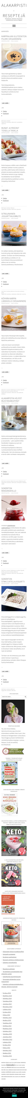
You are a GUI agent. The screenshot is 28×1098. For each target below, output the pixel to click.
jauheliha (23, 1065)
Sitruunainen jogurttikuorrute (11, 215)
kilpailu (7, 1069)
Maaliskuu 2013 (7, 1028)
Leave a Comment (14, 41)
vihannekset (3, 1078)
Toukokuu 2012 (7, 1056)
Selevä (14, 1095)
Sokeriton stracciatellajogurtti (13, 580)
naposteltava (3, 1074)
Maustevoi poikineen (9, 969)
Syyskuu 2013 (7, 1012)
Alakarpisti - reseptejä (14, 10)
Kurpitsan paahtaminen (9, 957)
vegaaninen (3, 123)
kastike (23, 1067)
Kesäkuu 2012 (7, 1053)
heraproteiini (3, 1065)
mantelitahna (19, 122)
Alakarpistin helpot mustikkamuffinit (11, 399)
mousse (17, 1071)
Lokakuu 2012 (7, 1042)
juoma (2, 1067)
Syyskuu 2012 (7, 1045)
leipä (21, 1069)
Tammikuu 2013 (7, 1034)
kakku (15, 1067)
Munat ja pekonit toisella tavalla (10, 129)
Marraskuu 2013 (7, 1007)
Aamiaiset (8, 120)
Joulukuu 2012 (7, 1037)
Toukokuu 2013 (7, 1023)
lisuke (25, 1069)
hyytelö (20, 1065)
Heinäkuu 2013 (7, 1017)
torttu (14, 1076)
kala (17, 1067)
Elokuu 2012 (6, 1048)
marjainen (3, 393)
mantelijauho (8, 1072)
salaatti (20, 1074)
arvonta (10, 1062)
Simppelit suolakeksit (9, 954)
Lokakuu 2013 (7, 1009)
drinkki (15, 1062)
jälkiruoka (21, 392)
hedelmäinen (14, 294)
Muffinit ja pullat (22, 481)
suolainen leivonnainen (8, 1076)
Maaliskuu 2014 (7, 996)
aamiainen (9, 122)
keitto (2, 1069)
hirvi (17, 1065)
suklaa (2, 1076)
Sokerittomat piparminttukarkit (12, 977)
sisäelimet (23, 1074)
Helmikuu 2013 (7, 1031)
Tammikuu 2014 (7, 1001)
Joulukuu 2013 (7, 1004)
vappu (19, 1076)
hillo (18, 392)
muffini (2, 483)
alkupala (7, 1062)
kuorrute (24, 294)
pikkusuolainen (12, 1074)
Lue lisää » (5, 103)
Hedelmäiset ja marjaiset (15, 389)
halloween (18, 1062)
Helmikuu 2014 (7, 998)
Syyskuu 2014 (7, 993)
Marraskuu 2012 (7, 1039)
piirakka (7, 1074)
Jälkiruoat (13, 291)
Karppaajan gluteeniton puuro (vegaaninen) (14, 37)
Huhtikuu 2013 (7, 1026)
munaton (24, 1071)
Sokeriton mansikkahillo (8, 489)
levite (23, 1069)
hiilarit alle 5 (14, 122)
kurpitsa (18, 1069)
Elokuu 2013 (6, 1015)
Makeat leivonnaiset (14, 481)
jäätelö (12, 1067)
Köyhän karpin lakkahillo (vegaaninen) (13, 300)
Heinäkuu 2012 (7, 1050)
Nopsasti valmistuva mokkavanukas (13, 960)
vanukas (16, 1076)
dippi (13, 1062)
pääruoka (19, 209)
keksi (4, 1069)
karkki (21, 1067)
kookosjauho (19, 482)
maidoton (3, 1071)
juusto (5, 1067)
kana (19, 1067)
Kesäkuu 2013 (7, 1020)
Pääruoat (12, 207)
